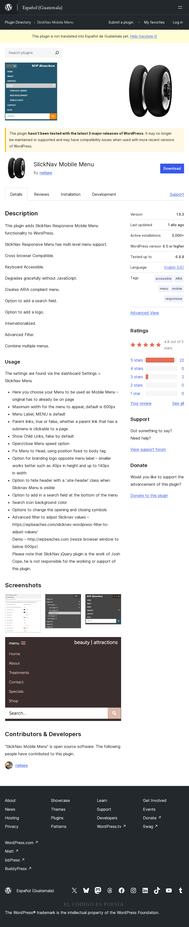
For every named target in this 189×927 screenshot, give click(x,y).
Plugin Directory (18, 22)
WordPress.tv (111, 826)
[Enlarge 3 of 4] (114, 600)
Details (16, 194)
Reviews (41, 194)
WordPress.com (21, 842)
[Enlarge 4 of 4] (114, 643)
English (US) (174, 267)
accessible (164, 278)
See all (178, 403)
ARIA (178, 278)
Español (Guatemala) (35, 890)
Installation (70, 194)
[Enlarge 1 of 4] (34, 600)
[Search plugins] (57, 53)
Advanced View (144, 312)
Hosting (12, 817)
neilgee (46, 172)
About (10, 800)
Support (177, 194)
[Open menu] (181, 7)
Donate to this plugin (149, 495)
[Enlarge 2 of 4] (74, 600)
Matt (12, 851)
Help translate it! (143, 36)
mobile (177, 288)
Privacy (11, 826)
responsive (173, 298)
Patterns (58, 826)
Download (172, 168)
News (10, 809)
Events (149, 809)
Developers (107, 817)
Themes (58, 809)
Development (104, 194)
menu (164, 288)
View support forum (148, 449)
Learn (102, 800)
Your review (141, 403)
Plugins (57, 817)
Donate (152, 817)
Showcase (60, 800)
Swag (150, 826)
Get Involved (155, 800)
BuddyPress (18, 868)
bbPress (15, 860)
